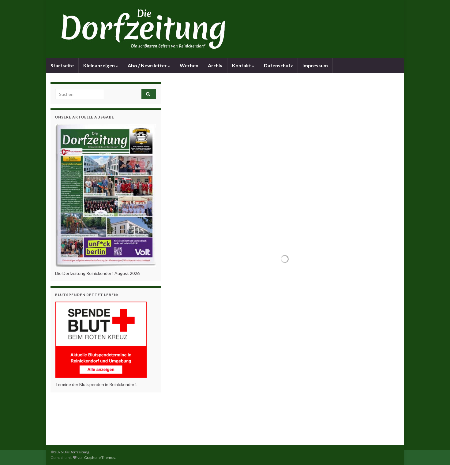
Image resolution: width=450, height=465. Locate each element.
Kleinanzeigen (99, 65)
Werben (189, 65)
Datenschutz (278, 65)
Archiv (215, 65)
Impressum (315, 65)
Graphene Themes (99, 457)
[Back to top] (436, 451)
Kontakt (242, 65)
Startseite (62, 65)
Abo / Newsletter (148, 65)
